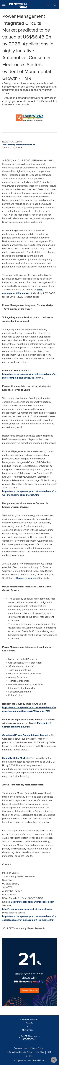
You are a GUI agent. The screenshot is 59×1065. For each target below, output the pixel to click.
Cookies (30, 1055)
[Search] (55, 4)
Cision (35, 1060)
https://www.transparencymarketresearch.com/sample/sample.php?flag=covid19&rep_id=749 (29, 709)
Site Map (40, 1052)
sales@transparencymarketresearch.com (31, 901)
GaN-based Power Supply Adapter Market (25, 735)
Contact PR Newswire (29, 1019)
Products (29, 1023)
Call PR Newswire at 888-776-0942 (30, 1038)
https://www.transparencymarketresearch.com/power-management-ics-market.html (29, 493)
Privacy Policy (36, 1048)
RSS (49, 1052)
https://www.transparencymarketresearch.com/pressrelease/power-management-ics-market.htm (29, 918)
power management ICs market (22, 291)
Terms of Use (20, 1048)
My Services (28, 1029)
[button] (29, 118)
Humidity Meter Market (15, 758)
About (29, 1026)
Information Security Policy (19, 1052)
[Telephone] (47, 4)
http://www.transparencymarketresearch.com (27, 909)
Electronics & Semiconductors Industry (26, 724)
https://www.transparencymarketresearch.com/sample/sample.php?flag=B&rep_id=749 (29, 375)
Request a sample (26, 578)
